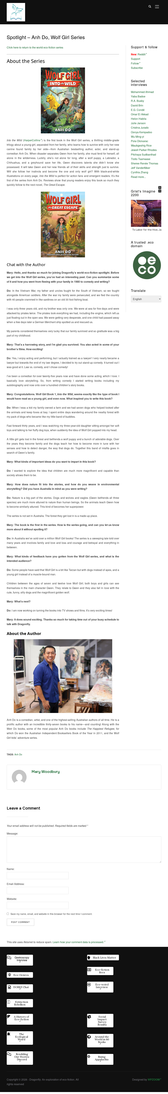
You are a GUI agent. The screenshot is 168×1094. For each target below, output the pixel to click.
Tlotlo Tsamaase (140, 159)
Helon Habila (138, 119)
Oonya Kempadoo (141, 132)
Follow (135, 63)
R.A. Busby (137, 101)
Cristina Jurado (140, 127)
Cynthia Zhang (139, 172)
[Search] (150, 6)
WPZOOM (154, 1079)
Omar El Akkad (139, 114)
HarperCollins (32, 140)
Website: (12, 899)
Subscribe (137, 68)
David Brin (137, 105)
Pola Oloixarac (139, 141)
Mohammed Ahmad (142, 92)
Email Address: (15, 884)
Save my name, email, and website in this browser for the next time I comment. (51, 913)
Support (135, 59)
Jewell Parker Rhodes (144, 150)
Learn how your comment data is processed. (78, 942)
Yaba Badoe (138, 96)
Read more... (138, 177)
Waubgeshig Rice (141, 145)
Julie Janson (138, 123)
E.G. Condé (138, 110)
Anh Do (18, 754)
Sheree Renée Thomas (144, 163)
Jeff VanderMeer (140, 168)
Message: (12, 833)
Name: (10, 869)
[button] (159, 187)
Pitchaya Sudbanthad (143, 154)
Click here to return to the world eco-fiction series (35, 47)
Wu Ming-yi (137, 136)
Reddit (141, 54)
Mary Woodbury (46, 771)
